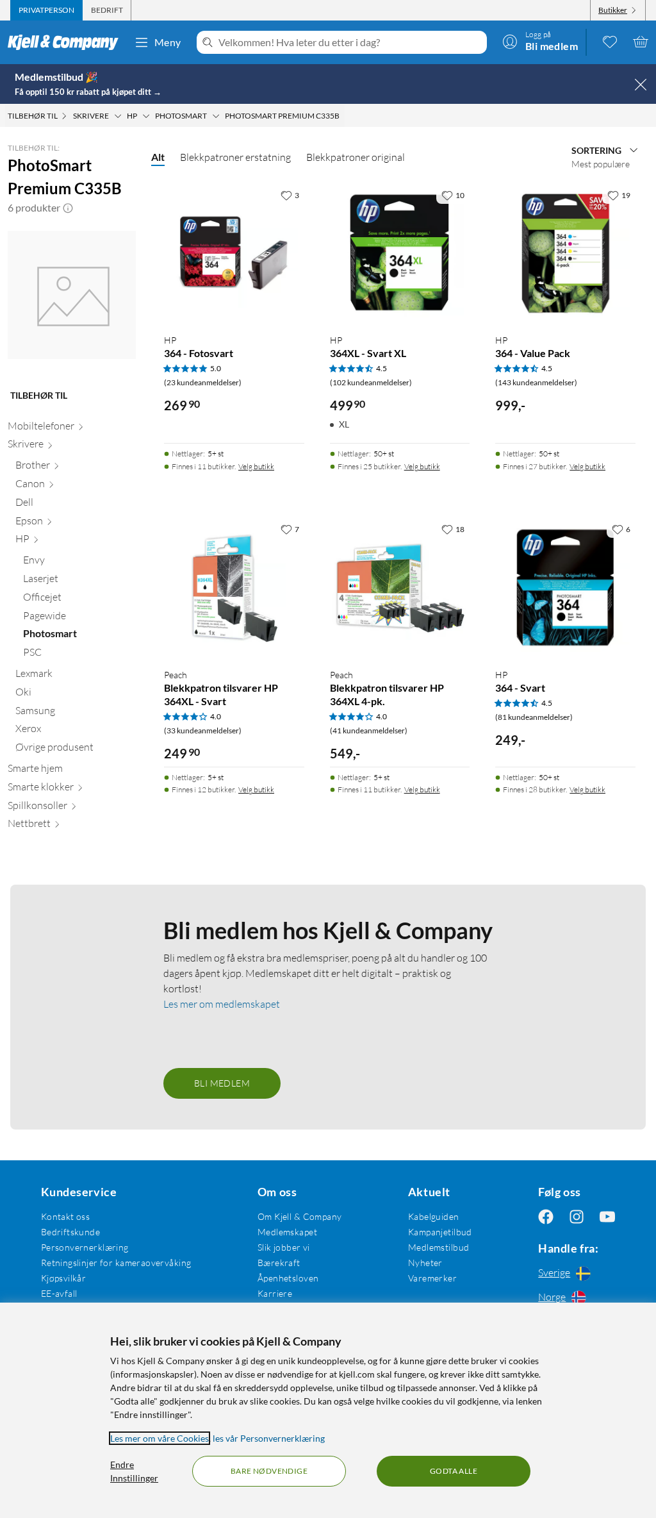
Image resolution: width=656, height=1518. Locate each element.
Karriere (275, 1293)
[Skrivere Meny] (117, 116)
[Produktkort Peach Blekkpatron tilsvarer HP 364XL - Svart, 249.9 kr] (234, 587)
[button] (68, 207)
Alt (158, 157)
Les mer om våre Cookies (159, 1438)
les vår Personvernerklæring (269, 1438)
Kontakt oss (65, 1216)
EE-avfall (59, 1293)
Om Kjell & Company (300, 1216)
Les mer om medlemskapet (221, 1003)
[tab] (46, 10)
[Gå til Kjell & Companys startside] (67, 42)
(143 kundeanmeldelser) (536, 382)
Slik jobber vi (284, 1247)
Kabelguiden (433, 1216)
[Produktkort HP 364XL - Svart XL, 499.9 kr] (400, 253)
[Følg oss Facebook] (546, 1216)
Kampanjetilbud (440, 1231)
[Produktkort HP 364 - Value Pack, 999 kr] (565, 253)
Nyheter (425, 1262)
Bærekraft (279, 1262)
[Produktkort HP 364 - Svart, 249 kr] (565, 587)
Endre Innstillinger (134, 1471)
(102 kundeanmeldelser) (371, 382)
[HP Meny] (146, 116)
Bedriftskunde (70, 1231)
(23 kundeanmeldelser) (203, 382)
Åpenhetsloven (288, 1277)
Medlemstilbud (438, 1247)
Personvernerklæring (85, 1247)
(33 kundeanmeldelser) (203, 730)
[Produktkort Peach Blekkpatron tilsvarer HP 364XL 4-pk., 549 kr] (400, 587)
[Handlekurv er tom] (640, 41)
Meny (167, 42)
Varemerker (432, 1277)
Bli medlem (222, 1083)
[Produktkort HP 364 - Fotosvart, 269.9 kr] (234, 253)
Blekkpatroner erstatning (235, 157)
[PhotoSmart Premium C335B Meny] (343, 116)
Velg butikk (256, 466)
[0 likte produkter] (609, 41)
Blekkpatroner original (355, 157)
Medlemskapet (287, 1231)
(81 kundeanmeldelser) (534, 717)
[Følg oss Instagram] (576, 1216)
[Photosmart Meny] (215, 116)
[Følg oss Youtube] (607, 1216)
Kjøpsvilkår (63, 1277)
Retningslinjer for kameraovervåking (116, 1262)
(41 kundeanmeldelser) (368, 730)
